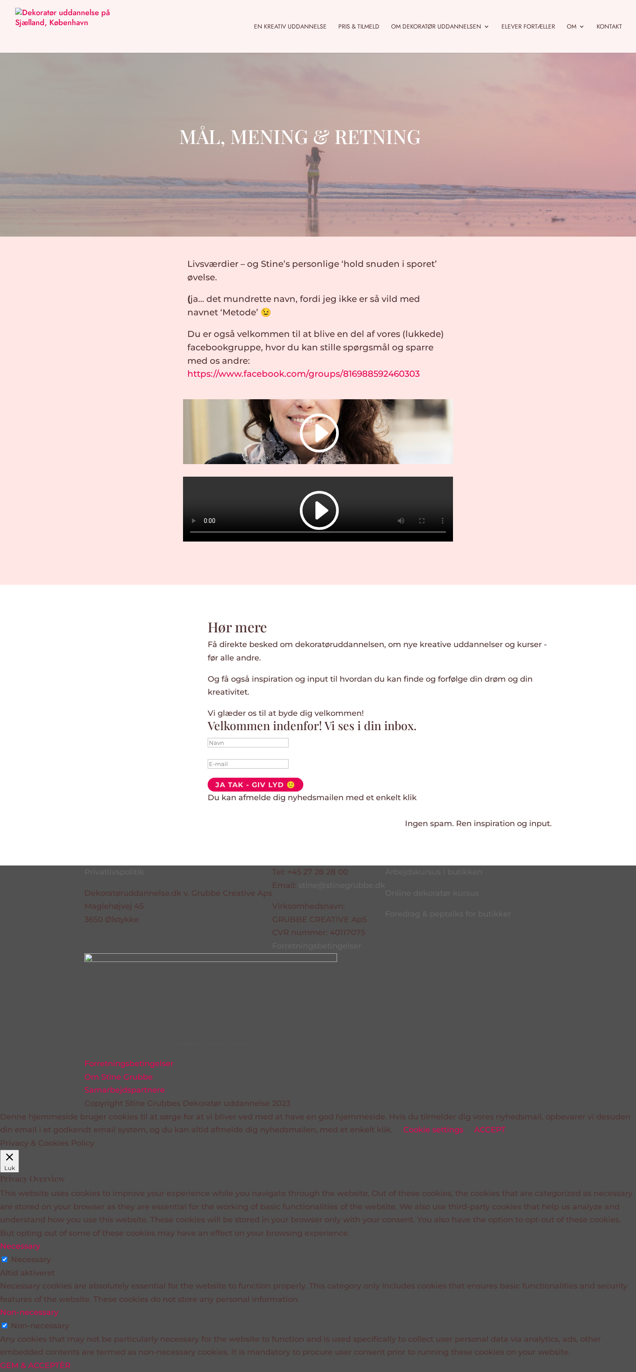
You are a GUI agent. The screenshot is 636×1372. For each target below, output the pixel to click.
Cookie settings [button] (433, 1130)
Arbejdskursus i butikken (433, 872)
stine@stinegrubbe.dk (342, 885)
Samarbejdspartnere (124, 1090)
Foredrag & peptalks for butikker (448, 914)
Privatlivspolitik (114, 872)
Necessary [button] (20, 1246)
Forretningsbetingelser (316, 946)
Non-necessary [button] (29, 1312)
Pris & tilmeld (358, 27)
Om (571, 27)
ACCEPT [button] (490, 1130)
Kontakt (609, 27)
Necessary (31, 1259)
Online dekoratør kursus (432, 893)
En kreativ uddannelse (290, 27)
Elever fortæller (528, 27)
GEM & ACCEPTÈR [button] (35, 1365)
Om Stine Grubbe (118, 1077)
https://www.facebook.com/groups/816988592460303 (303, 374)
